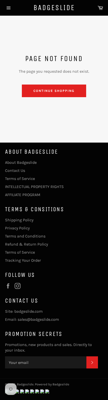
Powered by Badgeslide (52, 384)
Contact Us (15, 170)
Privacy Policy (17, 228)
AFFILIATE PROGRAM (22, 194)
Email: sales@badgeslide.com (32, 319)
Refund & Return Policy (26, 244)
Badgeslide (54, 7)
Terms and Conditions (25, 236)
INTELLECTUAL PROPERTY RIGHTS (34, 186)
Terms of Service (20, 178)
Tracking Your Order (23, 260)
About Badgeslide (21, 162)
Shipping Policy (19, 220)
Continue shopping (53, 91)
